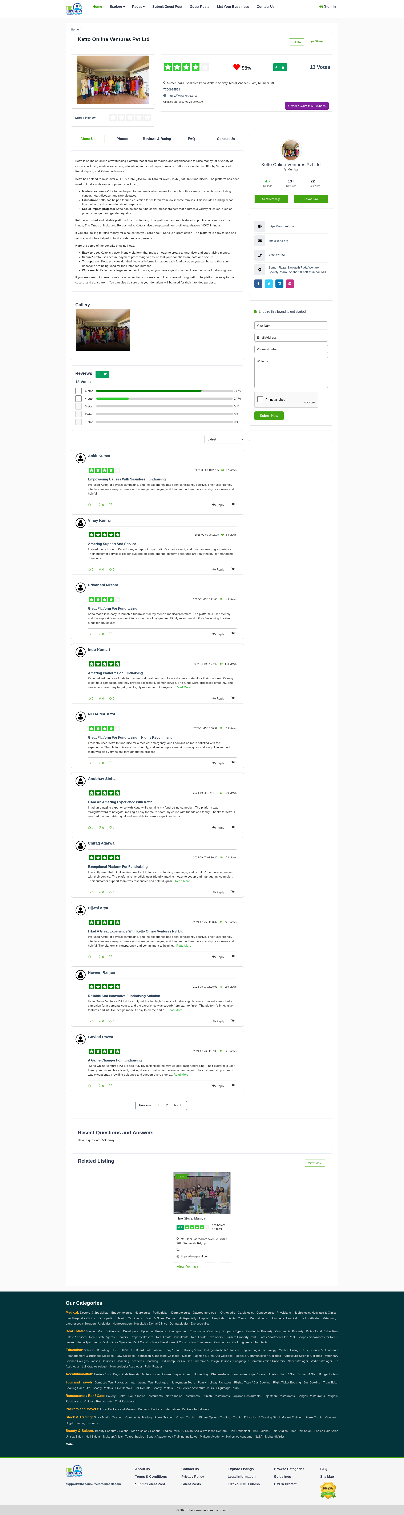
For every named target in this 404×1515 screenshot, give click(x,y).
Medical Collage (289, 1350)
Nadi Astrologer (298, 1361)
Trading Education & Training (252, 1417)
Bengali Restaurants (311, 1396)
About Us (88, 139)
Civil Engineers (242, 1342)
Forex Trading (164, 1417)
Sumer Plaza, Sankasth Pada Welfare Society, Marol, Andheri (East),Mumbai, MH (297, 270)
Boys (116, 1374)
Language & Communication (252, 1361)
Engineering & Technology (259, 1350)
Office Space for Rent (124, 1342)
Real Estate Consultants (172, 1337)
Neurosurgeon (122, 1323)
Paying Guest (182, 1374)
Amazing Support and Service (112, 544)
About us (142, 1469)
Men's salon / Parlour (145, 1431)
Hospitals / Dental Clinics (229, 1318)
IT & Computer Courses (176, 1361)
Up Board (137, 1350)
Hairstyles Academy (239, 1436)
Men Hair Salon (301, 1431)
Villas (327, 1331)
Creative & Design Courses (213, 1361)
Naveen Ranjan (101, 972)
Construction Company (205, 1331)
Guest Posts (199, 6)
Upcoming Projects (153, 1331)
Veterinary (329, 1318)
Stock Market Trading (108, 1417)
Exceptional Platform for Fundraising (118, 867)
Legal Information (242, 1476)
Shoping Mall (94, 1331)
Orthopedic (227, 1312)
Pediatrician (160, 1312)
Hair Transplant (240, 1431)
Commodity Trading (138, 1417)
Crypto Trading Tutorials (82, 1423)
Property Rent (246, 1337)
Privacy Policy (192, 1476)
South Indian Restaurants (145, 1396)
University (278, 1361)
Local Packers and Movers (118, 1409)
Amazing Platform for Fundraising (115, 673)
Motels (146, 1374)
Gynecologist (265, 1312)
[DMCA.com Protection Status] (328, 1490)
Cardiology (135, 1318)
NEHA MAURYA (102, 714)
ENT (303, 1318)
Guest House (162, 1374)
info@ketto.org (278, 240)
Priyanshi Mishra (103, 585)
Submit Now (269, 416)
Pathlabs (313, 1318)
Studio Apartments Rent (92, 1342)
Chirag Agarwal (102, 843)
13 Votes (320, 67)
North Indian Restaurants (183, 1396)
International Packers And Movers (187, 1409)
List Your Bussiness (233, 6)
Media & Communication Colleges (258, 1355)
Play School (173, 1350)
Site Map (327, 1476)
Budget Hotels (328, 1374)
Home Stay (201, 1374)
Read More (183, 687)
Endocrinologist (121, 1312)
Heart (120, 1318)
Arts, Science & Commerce (320, 1350)
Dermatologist (180, 1312)
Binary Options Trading (214, 1417)
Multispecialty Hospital (193, 1318)
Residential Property (259, 1331)
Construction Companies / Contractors (204, 1342)
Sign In (330, 6)
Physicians (284, 1312)
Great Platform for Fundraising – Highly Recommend (130, 737)
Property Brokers (142, 1337)
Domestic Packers (150, 1409)
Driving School (193, 1350)
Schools (89, 1350)
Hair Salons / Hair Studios (270, 1431)
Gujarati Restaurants (246, 1396)
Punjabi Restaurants (216, 1396)
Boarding (103, 1350)
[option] (103, 330)
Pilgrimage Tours (227, 1388)
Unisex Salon (74, 1436)
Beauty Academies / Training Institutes (172, 1436)
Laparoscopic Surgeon (81, 1323)
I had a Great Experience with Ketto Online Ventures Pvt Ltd (135, 931)
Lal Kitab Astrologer (95, 1366)
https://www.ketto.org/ (182, 95)
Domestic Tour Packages (111, 1382)
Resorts (134, 1374)
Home (97, 6)
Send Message (271, 199)
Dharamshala (220, 1374)
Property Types (233, 1331)
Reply (220, 505)
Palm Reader (153, 1366)
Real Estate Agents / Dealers (108, 1337)
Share (319, 41)
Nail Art (259, 1436)
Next (177, 1105)
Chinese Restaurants (98, 1401)
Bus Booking (311, 1382)
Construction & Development (159, 1342)
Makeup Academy (212, 1436)
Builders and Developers (122, 1331)
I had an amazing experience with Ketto (120, 802)
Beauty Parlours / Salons (112, 1431)
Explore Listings (241, 1469)
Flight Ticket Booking (287, 1382)
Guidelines (282, 1476)
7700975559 (171, 89)
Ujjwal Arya (98, 908)
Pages (137, 6)
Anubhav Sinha (102, 779)
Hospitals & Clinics (324, 1312)
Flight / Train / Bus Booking (252, 1382)
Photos (122, 139)
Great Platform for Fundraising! (113, 608)
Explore (116, 6)
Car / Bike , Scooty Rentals (95, 1388)
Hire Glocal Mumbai (191, 1218)
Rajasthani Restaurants (279, 1396)
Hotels (272, 1374)
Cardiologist (246, 1312)
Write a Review (85, 117)
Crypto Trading (186, 1417)
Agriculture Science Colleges (303, 1355)
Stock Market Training (288, 1417)
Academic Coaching (145, 1361)
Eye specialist (200, 1323)
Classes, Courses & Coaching (109, 1361)
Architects (260, 1342)
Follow (296, 41)
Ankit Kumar (99, 456)
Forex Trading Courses (321, 1417)
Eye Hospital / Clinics (80, 1318)
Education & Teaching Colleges (158, 1355)
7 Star (281, 1374)
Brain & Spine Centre (160, 1318)
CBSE (115, 1350)
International (154, 1350)
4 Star (312, 1374)
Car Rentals (142, 1388)
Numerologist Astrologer (126, 1366)
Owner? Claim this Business (307, 106)
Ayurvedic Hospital (284, 1318)
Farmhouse (239, 1374)
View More (315, 1163)
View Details (187, 1267)
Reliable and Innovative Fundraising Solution (124, 996)
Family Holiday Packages (214, 1382)
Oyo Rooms (257, 1374)
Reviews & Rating (157, 139)
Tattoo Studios (134, 1436)
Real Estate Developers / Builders (213, 1337)
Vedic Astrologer (321, 1361)
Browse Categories (289, 1469)
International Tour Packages (149, 1382)
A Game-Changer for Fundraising (115, 1060)
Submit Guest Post (167, 6)
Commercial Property (289, 1331)
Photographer (178, 1331)
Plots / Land (314, 1331)
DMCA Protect (285, 1484)
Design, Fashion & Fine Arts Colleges (207, 1355)
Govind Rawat (100, 1037)
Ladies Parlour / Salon (178, 1431)
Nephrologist (302, 1312)
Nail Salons (93, 1436)
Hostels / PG (102, 1374)
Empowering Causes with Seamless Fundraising (127, 479)
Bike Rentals (123, 1388)
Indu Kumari (99, 650)
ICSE (125, 1350)
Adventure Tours (203, 1388)
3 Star (291, 1374)
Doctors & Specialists (94, 1312)
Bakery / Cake (115, 1396)
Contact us (190, 1469)
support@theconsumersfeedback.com (93, 1484)
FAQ (191, 139)
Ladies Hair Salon (326, 1431)
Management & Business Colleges (91, 1355)
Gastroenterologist (205, 1312)
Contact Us (266, 6)
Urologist (104, 1323)
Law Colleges (126, 1355)
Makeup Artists (113, 1436)
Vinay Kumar (99, 520)
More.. (70, 1444)
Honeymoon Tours (183, 1382)
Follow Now (311, 199)
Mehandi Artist (274, 1436)
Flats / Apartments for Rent (277, 1337)
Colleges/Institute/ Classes (221, 1350)
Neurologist (142, 1312)
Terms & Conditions (151, 1476)
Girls (125, 1374)
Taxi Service (183, 1388)
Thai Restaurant (125, 1401)
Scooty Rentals (163, 1388)
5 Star (302, 1374)
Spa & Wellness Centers (210, 1431)
